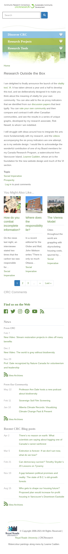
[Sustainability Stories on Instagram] (20, 312)
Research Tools (18, 48)
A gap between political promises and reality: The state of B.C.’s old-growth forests (38, 477)
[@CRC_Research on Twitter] (13, 312)
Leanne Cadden (31, 156)
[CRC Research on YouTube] (34, 312)
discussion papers (41, 104)
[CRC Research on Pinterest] (27, 312)
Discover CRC (17, 34)
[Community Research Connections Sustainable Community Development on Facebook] (6, 312)
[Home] (29, 6)
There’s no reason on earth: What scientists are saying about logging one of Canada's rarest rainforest (40, 439)
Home (7, 65)
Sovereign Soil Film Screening (34, 400)
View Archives (16, 375)
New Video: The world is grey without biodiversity (29, 352)
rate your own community (32, 108)
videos (56, 136)
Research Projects (20, 41)
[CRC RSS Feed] (42, 312)
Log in (8, 184)
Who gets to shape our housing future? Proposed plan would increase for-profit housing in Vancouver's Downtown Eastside (41, 492)
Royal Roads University (26, 538)
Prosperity (9, 180)
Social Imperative (13, 176)
